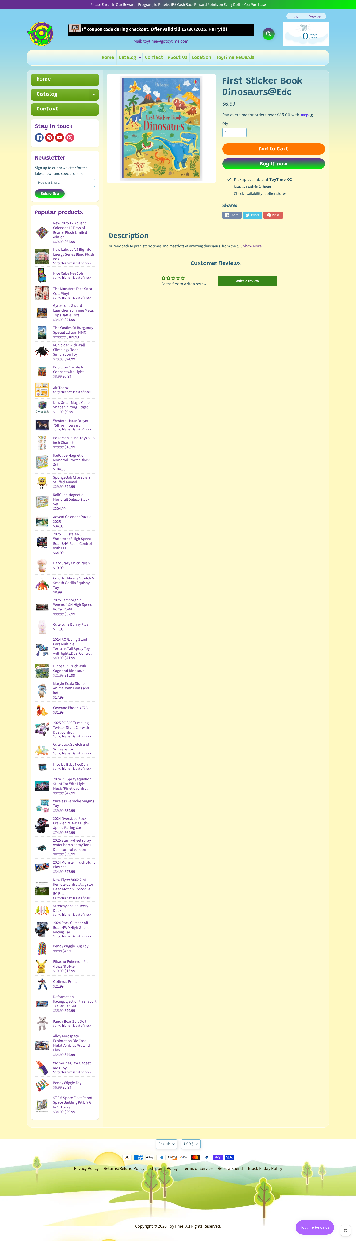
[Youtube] (59, 137)
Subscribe (50, 194)
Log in (297, 16)
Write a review (247, 281)
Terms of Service (198, 1168)
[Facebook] (39, 137)
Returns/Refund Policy (124, 1168)
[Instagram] (69, 137)
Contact (154, 57)
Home (108, 57)
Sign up (315, 16)
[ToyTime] (40, 34)
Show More (252, 246)
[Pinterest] (49, 137)
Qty (225, 123)
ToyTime (175, 1226)
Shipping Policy (163, 1168)
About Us (177, 57)
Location (201, 57)
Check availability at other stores (260, 193)
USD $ (188, 1144)
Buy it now (273, 164)
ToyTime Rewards (235, 57)
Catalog (130, 58)
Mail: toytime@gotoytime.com (161, 41)
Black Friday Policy (265, 1168)
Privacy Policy (86, 1168)
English (164, 1144)
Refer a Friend (230, 1168)
